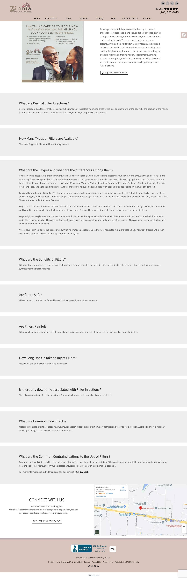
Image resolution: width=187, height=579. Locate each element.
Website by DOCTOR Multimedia (127, 562)
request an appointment (115, 72)
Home (37, 18)
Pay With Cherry (130, 18)
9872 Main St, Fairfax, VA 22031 (99, 558)
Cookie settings (93, 575)
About (69, 18)
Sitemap (87, 562)
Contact (147, 18)
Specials (84, 18)
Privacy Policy (108, 562)
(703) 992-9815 (169, 12)
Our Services (51, 18)
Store (113, 18)
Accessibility (96, 562)
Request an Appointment (46, 521)
